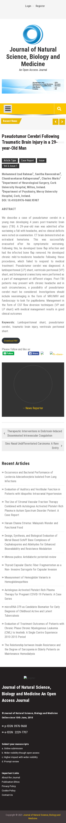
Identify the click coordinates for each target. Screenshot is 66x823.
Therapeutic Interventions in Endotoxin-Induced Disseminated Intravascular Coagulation (34, 433)
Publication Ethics (11, 781)
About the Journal (11, 777)
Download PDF (11, 340)
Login (28, 6)
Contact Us (7, 795)
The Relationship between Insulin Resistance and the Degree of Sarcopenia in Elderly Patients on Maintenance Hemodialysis (32, 649)
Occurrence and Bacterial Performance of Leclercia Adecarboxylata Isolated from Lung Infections (30, 477)
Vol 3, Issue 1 (10, 165)
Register (40, 6)
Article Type (10, 160)
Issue (42, 160)
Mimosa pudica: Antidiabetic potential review (30, 557)
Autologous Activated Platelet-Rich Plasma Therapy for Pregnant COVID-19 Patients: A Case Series (33, 594)
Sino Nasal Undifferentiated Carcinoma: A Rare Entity (32, 446)
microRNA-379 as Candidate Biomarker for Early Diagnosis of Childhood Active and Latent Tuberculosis (32, 611)
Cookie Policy (8, 790)
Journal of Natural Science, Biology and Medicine (33, 57)
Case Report (27, 160)
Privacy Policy (9, 786)
